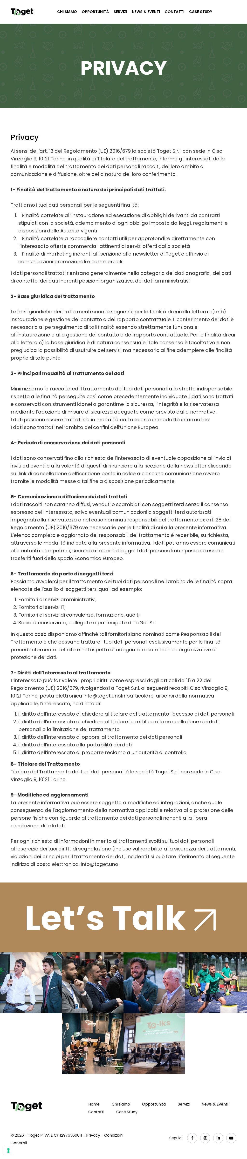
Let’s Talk (109, 917)
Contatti (174, 11)
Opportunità (95, 11)
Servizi (120, 11)
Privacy (93, 1135)
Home (94, 1104)
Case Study (200, 11)
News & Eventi (146, 11)
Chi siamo (67, 11)
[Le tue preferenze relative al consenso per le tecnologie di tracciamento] (8, 1150)
